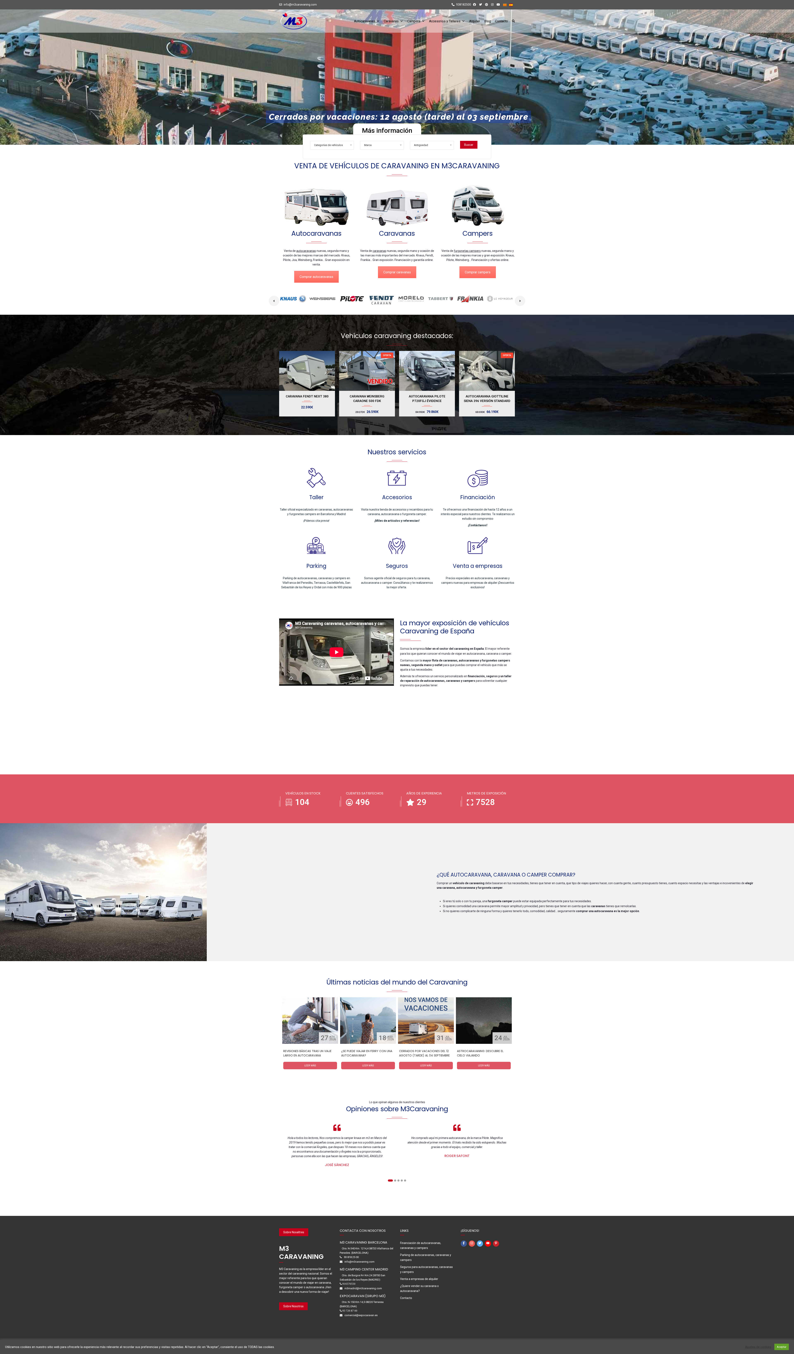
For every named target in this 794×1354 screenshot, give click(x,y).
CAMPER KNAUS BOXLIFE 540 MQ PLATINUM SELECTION (487, 399)
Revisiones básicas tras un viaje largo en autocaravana (307, 1053)
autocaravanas (306, 250)
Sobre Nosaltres (293, 1232)
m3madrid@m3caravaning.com (363, 1288)
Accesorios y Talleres (444, 21)
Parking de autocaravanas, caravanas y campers (425, 1257)
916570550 (348, 1283)
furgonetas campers (467, 250)
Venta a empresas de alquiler (419, 1279)
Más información (387, 130)
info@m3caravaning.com (300, 4)
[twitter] (480, 1243)
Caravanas (391, 21)
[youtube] (488, 1243)
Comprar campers (477, 272)
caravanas (379, 250)
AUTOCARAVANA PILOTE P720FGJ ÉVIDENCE (367, 399)
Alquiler (474, 21)
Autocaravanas (364, 21)
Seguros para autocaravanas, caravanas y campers (426, 1269)
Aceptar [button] (781, 1346)
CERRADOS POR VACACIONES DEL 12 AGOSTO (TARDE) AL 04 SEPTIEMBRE (424, 1053)
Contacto (501, 21)
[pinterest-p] (496, 1243)
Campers (413, 21)
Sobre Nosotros (293, 1306)
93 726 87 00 (349, 1310)
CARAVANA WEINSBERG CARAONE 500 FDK (307, 399)
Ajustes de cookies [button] (758, 1347)
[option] (292, 299)
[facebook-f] (464, 1243)
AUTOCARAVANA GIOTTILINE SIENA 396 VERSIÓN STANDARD (427, 399)
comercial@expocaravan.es (361, 1315)
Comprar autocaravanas (316, 277)
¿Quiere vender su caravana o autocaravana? (419, 1288)
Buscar (468, 144)
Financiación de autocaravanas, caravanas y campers (420, 1245)
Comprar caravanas (397, 272)
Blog (487, 21)
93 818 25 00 (351, 1257)
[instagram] (472, 1243)
